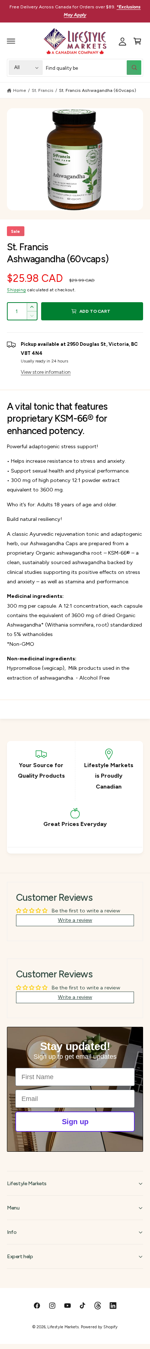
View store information (46, 372)
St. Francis (43, 90)
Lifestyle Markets (62, 1327)
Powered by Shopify (99, 1327)
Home (19, 90)
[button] (11, 41)
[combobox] (93, 68)
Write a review (75, 920)
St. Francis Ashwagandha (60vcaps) (97, 90)
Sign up (75, 1122)
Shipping (16, 289)
